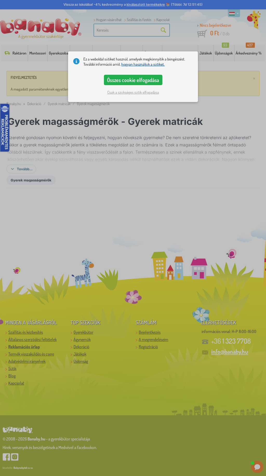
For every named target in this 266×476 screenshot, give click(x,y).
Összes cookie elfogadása (133, 80)
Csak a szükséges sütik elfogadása (133, 92)
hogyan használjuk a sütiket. (143, 64)
